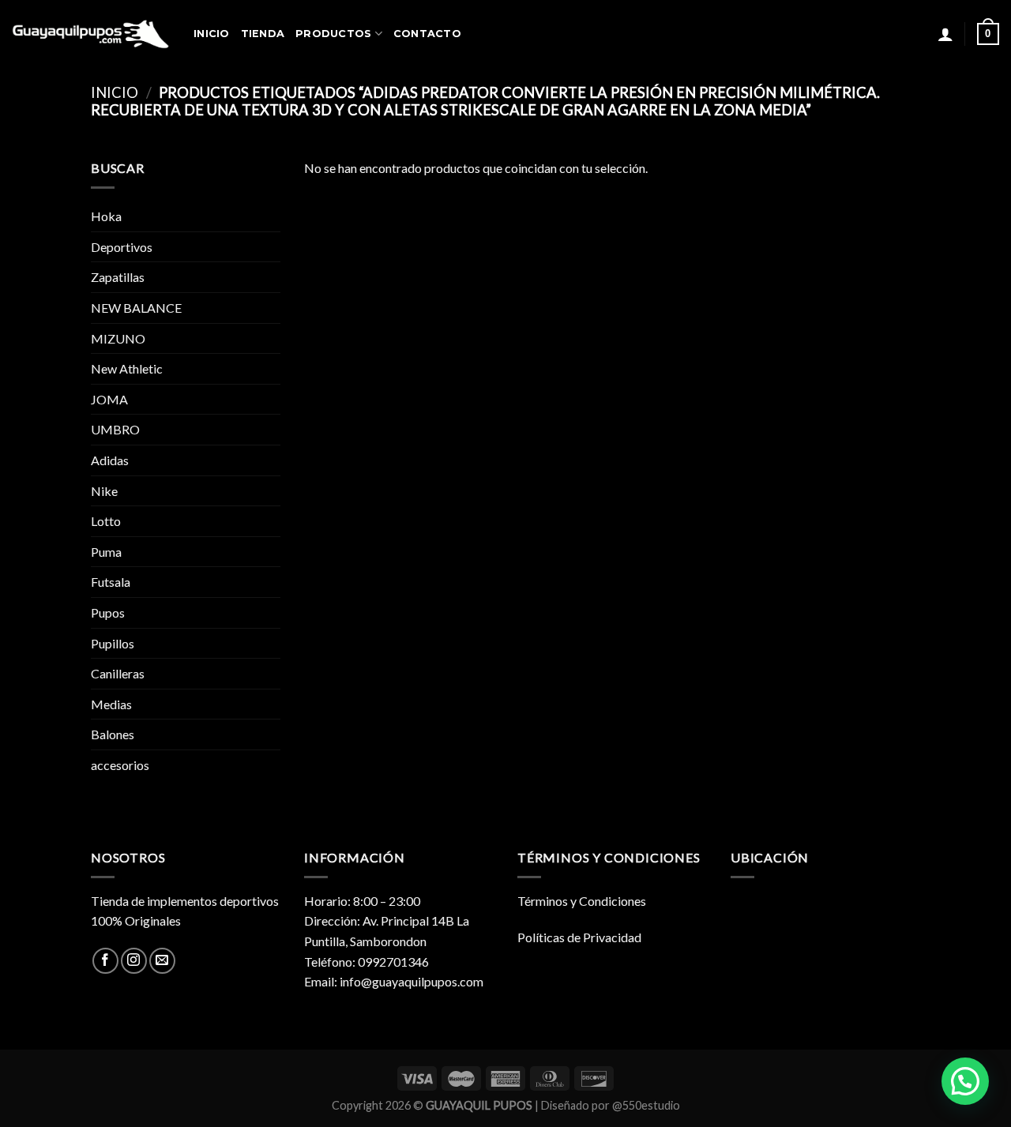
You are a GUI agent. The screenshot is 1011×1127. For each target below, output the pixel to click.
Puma (106, 551)
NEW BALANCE (136, 307)
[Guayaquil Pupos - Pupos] (91, 34)
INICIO (212, 33)
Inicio (114, 92)
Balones (112, 734)
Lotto (106, 520)
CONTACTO (427, 33)
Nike (104, 490)
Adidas (110, 460)
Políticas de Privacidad (579, 937)
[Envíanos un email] (162, 961)
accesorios (120, 764)
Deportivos (121, 246)
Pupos (108, 612)
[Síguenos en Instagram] (134, 961)
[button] (965, 1081)
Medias (111, 704)
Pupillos (112, 643)
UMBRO (115, 429)
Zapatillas (118, 276)
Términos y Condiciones (581, 900)
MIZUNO (118, 338)
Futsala (110, 581)
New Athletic (127, 368)
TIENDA (263, 33)
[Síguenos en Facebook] (105, 961)
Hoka (106, 216)
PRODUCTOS (333, 33)
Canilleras (118, 673)
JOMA (109, 399)
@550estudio (646, 1105)
